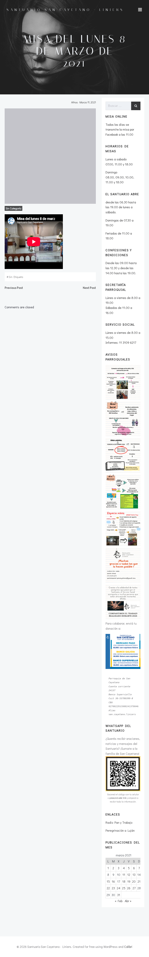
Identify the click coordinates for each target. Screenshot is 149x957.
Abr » (128, 901)
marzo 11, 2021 (88, 102)
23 (113, 888)
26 (128, 888)
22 (108, 888)
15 (108, 881)
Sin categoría (13, 208)
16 (113, 881)
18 (123, 881)
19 (128, 881)
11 (123, 875)
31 (118, 895)
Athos (74, 102)
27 (134, 888)
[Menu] (140, 9)
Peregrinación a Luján (120, 830)
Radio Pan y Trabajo (119, 822)
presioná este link (117, 797)
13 (134, 875)
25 (123, 888)
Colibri (128, 947)
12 (128, 875)
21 (139, 881)
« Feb (118, 901)
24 (118, 888)
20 (134, 881)
